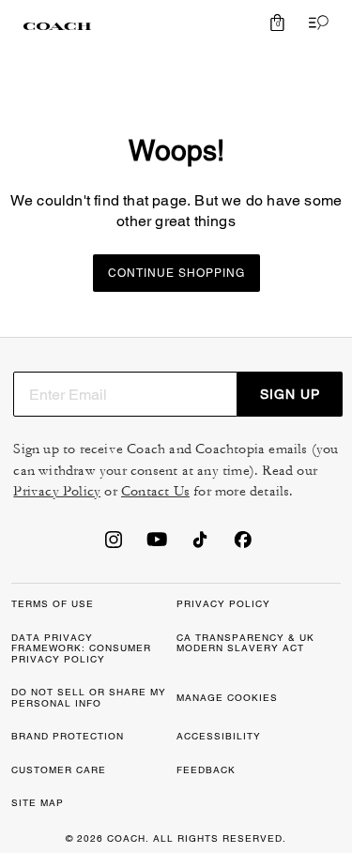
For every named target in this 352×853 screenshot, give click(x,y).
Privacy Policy (56, 491)
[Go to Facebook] (243, 545)
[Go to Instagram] (113, 545)
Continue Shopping (176, 273)
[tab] (57, 26)
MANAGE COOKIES (227, 698)
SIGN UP (290, 394)
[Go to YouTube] (156, 545)
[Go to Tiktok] (200, 545)
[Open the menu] (314, 22)
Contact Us (155, 491)
